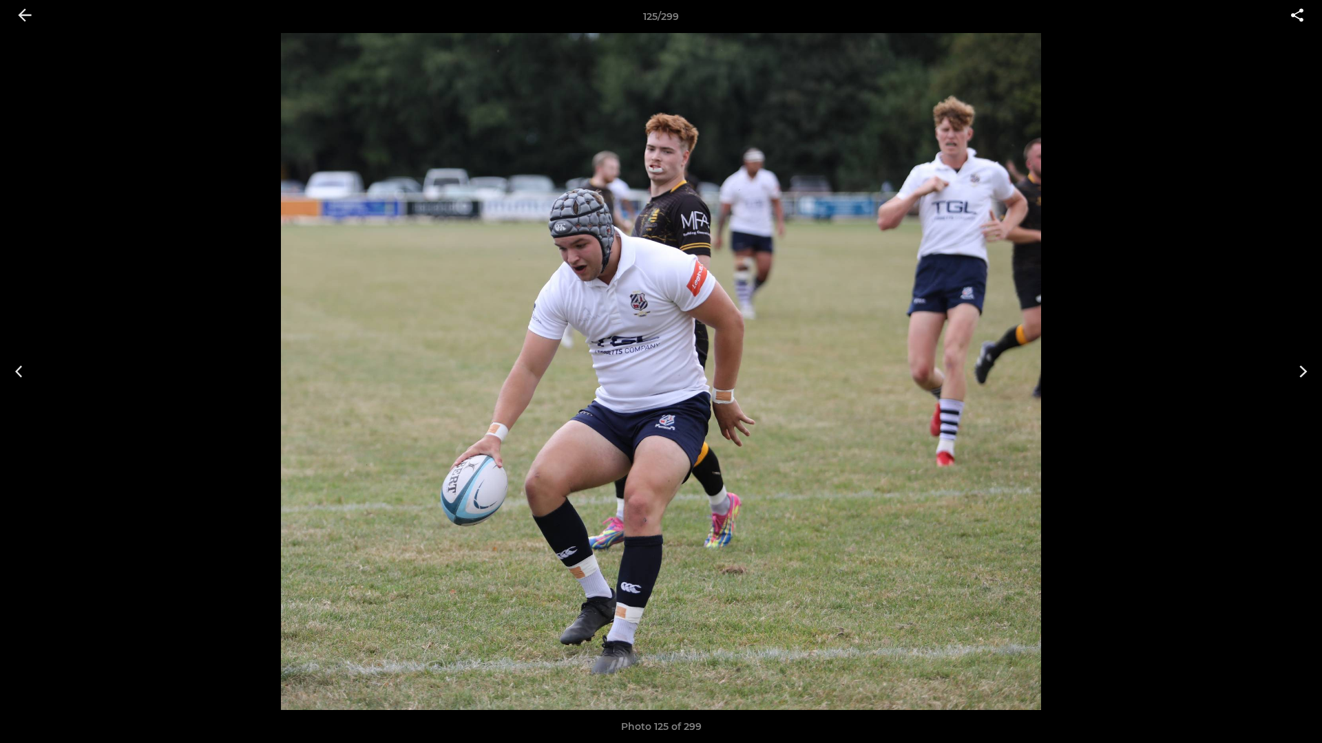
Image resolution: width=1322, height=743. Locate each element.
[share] (1297, 16)
